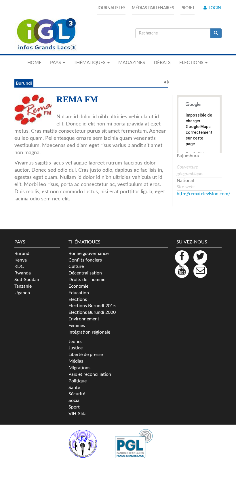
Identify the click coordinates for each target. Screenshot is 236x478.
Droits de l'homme (86, 279)
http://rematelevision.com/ (203, 193)
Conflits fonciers (85, 260)
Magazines (131, 62)
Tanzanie (23, 286)
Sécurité (76, 394)
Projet (187, 8)
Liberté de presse (85, 354)
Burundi (22, 253)
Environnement (83, 319)
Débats (162, 62)
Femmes (76, 325)
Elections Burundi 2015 (92, 305)
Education (78, 293)
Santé (74, 387)
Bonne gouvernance (88, 253)
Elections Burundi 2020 (92, 312)
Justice (75, 348)
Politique (77, 381)
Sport (74, 407)
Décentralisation (85, 273)
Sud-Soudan (26, 279)
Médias (75, 361)
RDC (19, 266)
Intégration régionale (89, 332)
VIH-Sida (77, 413)
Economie (78, 286)
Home (34, 62)
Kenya (20, 260)
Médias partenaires (153, 8)
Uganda (22, 293)
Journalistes (111, 8)
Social (74, 400)
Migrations (79, 367)
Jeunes (75, 341)
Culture (76, 266)
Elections (77, 299)
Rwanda (22, 273)
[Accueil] (46, 34)
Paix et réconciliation (89, 374)
